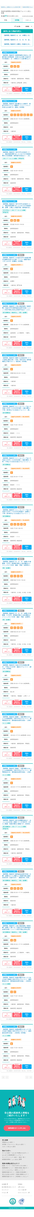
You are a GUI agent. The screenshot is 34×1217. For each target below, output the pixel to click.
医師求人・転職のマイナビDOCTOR (10, 7)
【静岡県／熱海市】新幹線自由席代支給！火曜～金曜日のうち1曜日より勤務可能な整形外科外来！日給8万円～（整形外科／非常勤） (16, 876)
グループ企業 (21, 1190)
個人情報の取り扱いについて (9, 1187)
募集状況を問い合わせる (17, 292)
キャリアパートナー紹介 (9, 1157)
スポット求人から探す (9, 1146)
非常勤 (17, 20)
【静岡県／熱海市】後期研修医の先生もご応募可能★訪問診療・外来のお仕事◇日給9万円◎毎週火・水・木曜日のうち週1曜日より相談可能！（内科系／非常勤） (16, 57)
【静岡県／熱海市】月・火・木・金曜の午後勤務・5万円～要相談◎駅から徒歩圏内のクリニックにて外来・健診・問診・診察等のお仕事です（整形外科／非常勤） (16, 563)
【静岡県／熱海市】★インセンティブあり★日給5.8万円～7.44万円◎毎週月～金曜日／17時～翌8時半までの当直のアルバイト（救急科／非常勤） (16, 511)
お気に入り (7, 90)
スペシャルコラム (7, 1170)
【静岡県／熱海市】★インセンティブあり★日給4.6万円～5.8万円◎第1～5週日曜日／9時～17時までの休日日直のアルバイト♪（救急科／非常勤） (16, 460)
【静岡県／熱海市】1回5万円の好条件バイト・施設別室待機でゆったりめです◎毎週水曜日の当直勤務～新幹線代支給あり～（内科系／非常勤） (16, 154)
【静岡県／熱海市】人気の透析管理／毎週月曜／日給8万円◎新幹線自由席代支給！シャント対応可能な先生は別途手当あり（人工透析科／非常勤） (16, 308)
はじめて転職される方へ (19, 1153)
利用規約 (20, 1184)
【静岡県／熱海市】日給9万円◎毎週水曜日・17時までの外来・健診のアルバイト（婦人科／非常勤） (16, 666)
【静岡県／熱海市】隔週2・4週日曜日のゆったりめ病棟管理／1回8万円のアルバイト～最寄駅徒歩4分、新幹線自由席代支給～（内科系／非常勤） (17, 770)
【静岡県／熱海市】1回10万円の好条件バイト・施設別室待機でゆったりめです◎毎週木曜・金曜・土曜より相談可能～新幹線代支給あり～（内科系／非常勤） (16, 205)
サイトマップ (5, 1190)
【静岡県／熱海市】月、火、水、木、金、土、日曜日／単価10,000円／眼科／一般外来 (18, 40)
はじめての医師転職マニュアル (11, 1155)
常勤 (5, 20)
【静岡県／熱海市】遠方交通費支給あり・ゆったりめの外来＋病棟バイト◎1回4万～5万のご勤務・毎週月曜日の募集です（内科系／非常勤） (16, 822)
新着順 (27, 26)
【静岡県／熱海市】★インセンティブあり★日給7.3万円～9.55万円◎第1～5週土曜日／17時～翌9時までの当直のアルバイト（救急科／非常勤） (16, 408)
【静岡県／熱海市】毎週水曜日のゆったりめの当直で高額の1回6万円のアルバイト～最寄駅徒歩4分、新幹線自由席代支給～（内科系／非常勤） (16, 979)
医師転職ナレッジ (7, 1167)
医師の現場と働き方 (21, 1167)
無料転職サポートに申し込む (17, 1128)
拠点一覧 (21, 1157)
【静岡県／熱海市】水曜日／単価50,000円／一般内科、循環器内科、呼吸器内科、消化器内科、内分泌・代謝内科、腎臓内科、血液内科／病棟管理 (18, 44)
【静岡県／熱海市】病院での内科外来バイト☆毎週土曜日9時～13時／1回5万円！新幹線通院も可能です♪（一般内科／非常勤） (16, 359)
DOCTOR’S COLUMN (19, 1165)
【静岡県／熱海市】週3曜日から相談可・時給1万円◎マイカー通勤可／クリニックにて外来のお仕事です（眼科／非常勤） (16, 105)
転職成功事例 (6, 1159)
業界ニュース (19, 1170)
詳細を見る (27, 89)
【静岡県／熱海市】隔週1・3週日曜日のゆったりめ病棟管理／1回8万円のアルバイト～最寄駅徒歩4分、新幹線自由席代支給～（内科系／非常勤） (16, 718)
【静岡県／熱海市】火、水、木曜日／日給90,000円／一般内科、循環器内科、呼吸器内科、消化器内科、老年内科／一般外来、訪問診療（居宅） (18, 35)
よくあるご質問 (17, 1159)
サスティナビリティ (23, 1192)
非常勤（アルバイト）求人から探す (13, 1144)
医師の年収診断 (21, 1172)
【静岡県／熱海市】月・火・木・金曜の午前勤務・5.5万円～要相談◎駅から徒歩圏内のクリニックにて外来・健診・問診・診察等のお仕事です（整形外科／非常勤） (16, 615)
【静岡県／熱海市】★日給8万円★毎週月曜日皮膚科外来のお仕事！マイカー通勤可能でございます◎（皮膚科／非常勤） (16, 259)
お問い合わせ (21, 1187)
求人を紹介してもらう (17, 89)
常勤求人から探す (7, 1142)
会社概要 (4, 1184)
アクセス (4, 1192)
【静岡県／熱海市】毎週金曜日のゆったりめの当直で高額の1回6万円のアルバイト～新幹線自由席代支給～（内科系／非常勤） (16, 1031)
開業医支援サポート (8, 1172)
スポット (28, 20)
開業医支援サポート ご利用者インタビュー (15, 1176)
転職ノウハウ (6, 1165)
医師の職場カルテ (21, 1174)
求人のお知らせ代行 (8, 1174)
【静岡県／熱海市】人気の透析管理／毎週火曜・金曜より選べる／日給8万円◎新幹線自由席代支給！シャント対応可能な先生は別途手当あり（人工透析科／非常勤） (16, 927)
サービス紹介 (6, 1153)
